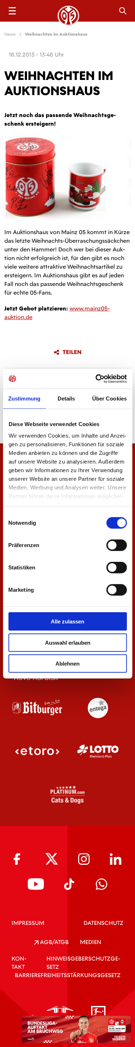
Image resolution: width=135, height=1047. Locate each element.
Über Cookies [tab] (109, 398)
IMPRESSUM (28, 923)
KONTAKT (19, 963)
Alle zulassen (67, 621)
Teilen (72, 352)
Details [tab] (66, 398)
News (10, 34)
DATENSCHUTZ (103, 923)
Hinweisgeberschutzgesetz (83, 963)
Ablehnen (67, 664)
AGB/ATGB (54, 942)
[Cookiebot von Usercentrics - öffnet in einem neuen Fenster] (96, 378)
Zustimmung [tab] (24, 398)
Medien (90, 942)
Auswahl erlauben (67, 642)
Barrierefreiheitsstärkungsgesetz (68, 975)
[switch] (116, 545)
